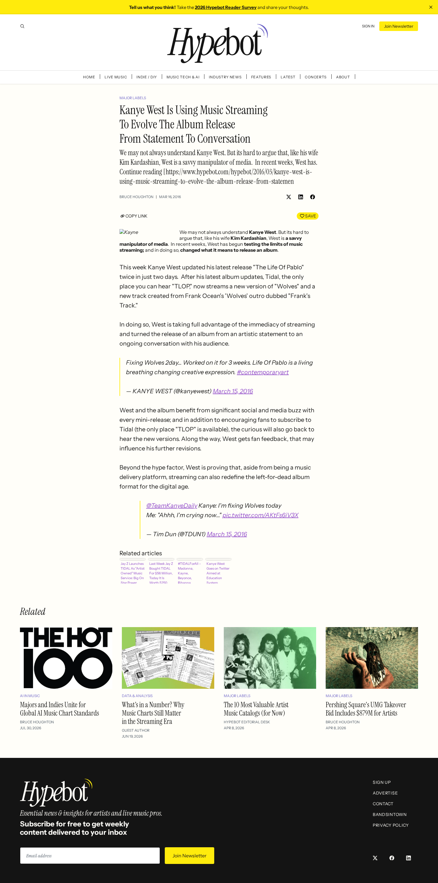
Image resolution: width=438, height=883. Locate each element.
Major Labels (132, 98)
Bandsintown (390, 814)
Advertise (385, 793)
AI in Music (30, 696)
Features (261, 77)
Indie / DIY (146, 77)
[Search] (22, 26)
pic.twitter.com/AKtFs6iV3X (261, 515)
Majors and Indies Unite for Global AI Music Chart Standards (59, 709)
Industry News (225, 77)
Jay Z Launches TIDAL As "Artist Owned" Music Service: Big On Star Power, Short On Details (133, 573)
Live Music (116, 77)
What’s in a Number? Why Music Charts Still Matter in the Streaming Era (153, 713)
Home (89, 77)
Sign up (382, 782)
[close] (431, 7)
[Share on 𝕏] (289, 197)
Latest (288, 77)
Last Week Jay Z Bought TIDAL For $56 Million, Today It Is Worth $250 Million (161, 573)
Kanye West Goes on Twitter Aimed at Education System (217, 573)
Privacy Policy (391, 825)
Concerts (316, 77)
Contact (383, 803)
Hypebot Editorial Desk (247, 722)
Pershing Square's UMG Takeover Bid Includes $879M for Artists (366, 709)
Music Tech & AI (183, 77)
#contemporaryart (263, 372)
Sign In (368, 26)
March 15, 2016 (233, 391)
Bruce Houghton (136, 197)
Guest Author (136, 730)
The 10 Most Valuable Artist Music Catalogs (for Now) (256, 709)
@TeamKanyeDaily (171, 505)
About (343, 77)
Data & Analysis (137, 696)
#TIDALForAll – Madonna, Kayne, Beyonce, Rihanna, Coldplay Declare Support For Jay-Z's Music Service (189, 573)
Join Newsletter (398, 26)
